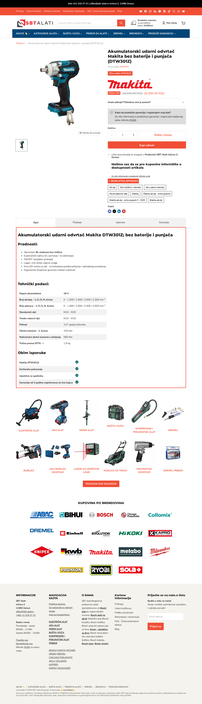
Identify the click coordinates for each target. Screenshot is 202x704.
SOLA (52, 660)
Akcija (112, 187)
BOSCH (53, 650)
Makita (135, 193)
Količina (111, 128)
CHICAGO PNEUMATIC (61, 657)
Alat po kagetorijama (59, 614)
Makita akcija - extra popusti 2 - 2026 (127, 200)
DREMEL (118, 33)
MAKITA (124, 66)
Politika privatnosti (52, 11)
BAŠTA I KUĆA (71, 33)
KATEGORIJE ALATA (46, 33)
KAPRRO (53, 664)
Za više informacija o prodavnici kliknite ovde (130, 176)
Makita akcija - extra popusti (156, 193)
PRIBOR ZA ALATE (97, 33)
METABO (70, 650)
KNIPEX (53, 668)
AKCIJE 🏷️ (22, 33)
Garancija (164, 222)
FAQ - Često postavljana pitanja (101, 11)
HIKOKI (52, 653)
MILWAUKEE (64, 668)
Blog (120, 11)
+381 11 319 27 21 (26, 615)
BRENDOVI (136, 33)
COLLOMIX (61, 660)
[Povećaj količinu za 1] (133, 135)
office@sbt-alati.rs (25, 611)
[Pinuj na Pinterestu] (124, 211)
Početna (20, 43)
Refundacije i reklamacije (73, 11)
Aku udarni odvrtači (155, 187)
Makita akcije (156, 200)
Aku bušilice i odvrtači (130, 187)
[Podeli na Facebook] (109, 211)
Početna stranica (57, 604)
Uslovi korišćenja (34, 11)
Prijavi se (155, 626)
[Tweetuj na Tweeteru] (114, 211)
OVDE (133, 120)
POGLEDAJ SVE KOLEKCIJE (101, 483)
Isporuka (120, 222)
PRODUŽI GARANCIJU (161, 33)
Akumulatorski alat (118, 193)
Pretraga (20, 11)
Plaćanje (77, 222)
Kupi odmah (146, 145)
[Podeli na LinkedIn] (119, 211)
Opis (35, 222)
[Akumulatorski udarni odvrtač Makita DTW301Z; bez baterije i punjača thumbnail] (21, 145)
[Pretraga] (121, 23)
